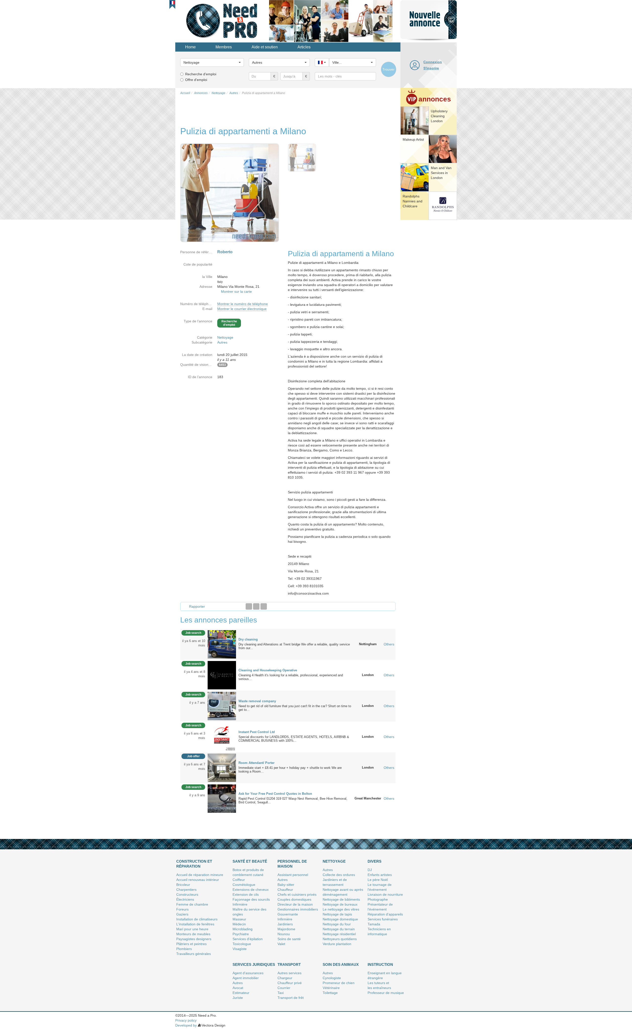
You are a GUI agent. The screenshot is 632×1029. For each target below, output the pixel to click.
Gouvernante (287, 914)
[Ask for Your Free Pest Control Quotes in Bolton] (222, 798)
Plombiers (184, 949)
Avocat (238, 988)
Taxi (280, 993)
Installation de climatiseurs (196, 919)
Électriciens (185, 899)
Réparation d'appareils (385, 914)
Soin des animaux (341, 964)
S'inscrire (431, 68)
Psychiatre (241, 934)
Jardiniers (285, 924)
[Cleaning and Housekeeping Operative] (222, 675)
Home (190, 47)
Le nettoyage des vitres (341, 909)
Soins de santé (289, 939)
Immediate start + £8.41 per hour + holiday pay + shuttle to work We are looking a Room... (290, 769)
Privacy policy (186, 1020)
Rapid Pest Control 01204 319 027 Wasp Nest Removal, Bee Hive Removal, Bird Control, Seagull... (292, 800)
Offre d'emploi (196, 80)
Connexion (432, 62)
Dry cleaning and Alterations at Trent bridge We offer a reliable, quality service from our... (294, 646)
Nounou (283, 934)
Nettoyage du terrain (339, 929)
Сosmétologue (244, 885)
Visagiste (240, 949)
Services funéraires (383, 919)
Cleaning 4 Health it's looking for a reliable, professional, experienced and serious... (290, 677)
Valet (281, 944)
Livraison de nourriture (385, 894)
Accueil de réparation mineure (199, 875)
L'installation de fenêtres (195, 924)
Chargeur (284, 978)
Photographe (378, 899)
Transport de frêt (290, 998)
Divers (374, 861)
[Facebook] (249, 606)
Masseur (239, 919)
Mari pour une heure (192, 929)
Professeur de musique (386, 993)
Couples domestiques (294, 899)
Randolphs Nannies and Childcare (412, 201)
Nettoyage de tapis (337, 914)
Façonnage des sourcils (251, 899)
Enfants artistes (380, 875)
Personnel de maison (292, 863)
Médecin (239, 924)
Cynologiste (332, 978)
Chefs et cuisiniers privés (296, 894)
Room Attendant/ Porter (256, 763)
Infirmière (240, 904)
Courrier (283, 988)
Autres (222, 342)
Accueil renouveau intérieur (197, 880)
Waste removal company (257, 701)
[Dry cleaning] (222, 644)
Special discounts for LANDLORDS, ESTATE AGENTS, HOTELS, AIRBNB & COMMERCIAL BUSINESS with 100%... (293, 738)
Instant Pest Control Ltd (256, 732)
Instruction (380, 964)
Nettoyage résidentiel (339, 934)
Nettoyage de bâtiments (341, 899)
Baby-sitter (285, 885)
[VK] (263, 606)
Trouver (388, 69)
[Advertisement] (428, 297)
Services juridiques (254, 964)
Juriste (238, 998)
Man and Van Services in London (441, 173)
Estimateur (241, 993)
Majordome (286, 929)
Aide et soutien (265, 47)
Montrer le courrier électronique (242, 309)
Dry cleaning (248, 639)
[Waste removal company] (222, 706)
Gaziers (182, 914)
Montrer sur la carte (236, 291)
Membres (224, 47)
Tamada (374, 924)
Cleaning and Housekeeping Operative (267, 670)
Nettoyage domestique (340, 919)
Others (389, 644)
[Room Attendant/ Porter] (222, 767)
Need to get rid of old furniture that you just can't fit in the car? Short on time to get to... (294, 708)
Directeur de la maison (295, 904)
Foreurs (182, 909)
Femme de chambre (192, 904)
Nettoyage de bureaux (340, 904)
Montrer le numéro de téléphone (242, 304)
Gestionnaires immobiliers (297, 909)
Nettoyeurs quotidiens (340, 939)
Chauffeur (285, 890)
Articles (304, 47)
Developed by (186, 1025)
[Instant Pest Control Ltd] (222, 736)
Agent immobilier (246, 978)
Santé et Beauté (250, 861)
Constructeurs (187, 894)
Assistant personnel (292, 875)
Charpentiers (186, 890)
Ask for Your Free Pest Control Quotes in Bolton (275, 794)
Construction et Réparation (194, 863)
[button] (172, 3)
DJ (370, 870)
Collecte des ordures (339, 875)
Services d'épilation (248, 939)
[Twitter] (256, 606)
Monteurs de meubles (193, 934)
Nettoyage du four (337, 924)
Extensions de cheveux (251, 890)
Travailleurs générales (193, 954)
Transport (289, 964)
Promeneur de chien (339, 983)
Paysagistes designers (193, 939)
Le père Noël (378, 880)
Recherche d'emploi (200, 74)
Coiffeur (239, 880)
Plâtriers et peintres (191, 944)
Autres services (289, 973)
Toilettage (330, 993)
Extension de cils (246, 894)
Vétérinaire (331, 988)
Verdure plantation (337, 944)
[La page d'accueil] (222, 21)
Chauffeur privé (289, 983)
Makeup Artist (413, 139)
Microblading (243, 929)
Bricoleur (183, 885)
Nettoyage (225, 337)
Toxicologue (242, 944)
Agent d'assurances (248, 973)
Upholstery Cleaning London (439, 116)
